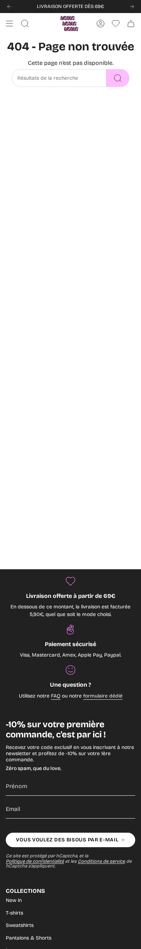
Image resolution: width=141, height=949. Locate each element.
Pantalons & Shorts (28, 938)
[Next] (132, 6)
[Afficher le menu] (9, 23)
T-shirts (14, 913)
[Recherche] (117, 78)
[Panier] (130, 23)
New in (14, 900)
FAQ (55, 696)
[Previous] (9, 6)
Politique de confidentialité (35, 861)
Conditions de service (101, 861)
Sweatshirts (20, 925)
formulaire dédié (103, 696)
